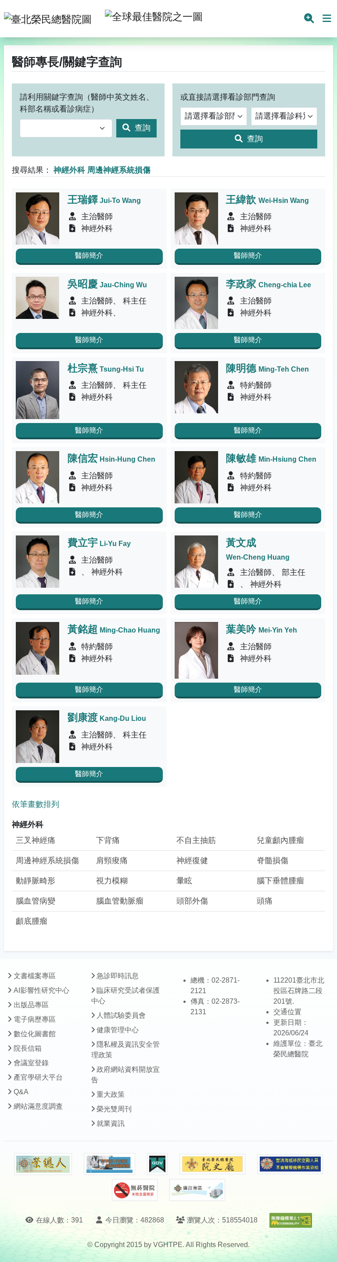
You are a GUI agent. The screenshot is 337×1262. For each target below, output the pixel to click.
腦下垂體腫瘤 (280, 880)
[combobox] (66, 128)
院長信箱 (28, 1048)
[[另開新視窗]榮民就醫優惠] (109, 1164)
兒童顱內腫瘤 (280, 840)
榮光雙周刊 (114, 1109)
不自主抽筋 (196, 840)
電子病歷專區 (35, 1019)
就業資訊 (111, 1123)
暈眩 (184, 880)
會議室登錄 (31, 1063)
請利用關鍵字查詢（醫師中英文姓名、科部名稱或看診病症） (87, 103)
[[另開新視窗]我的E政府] (157, 1164)
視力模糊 (112, 880)
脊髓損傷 (272, 860)
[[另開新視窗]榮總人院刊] (43, 1164)
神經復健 (192, 860)
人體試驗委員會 (121, 1015)
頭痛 (264, 901)
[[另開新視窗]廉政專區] (197, 1190)
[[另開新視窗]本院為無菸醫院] (135, 1190)
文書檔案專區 (35, 976)
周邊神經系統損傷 (47, 860)
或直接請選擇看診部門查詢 (227, 97)
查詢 (142, 127)
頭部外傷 (192, 901)
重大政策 (111, 1094)
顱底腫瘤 (31, 921)
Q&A (21, 1092)
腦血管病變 (35, 901)
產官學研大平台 (38, 1077)
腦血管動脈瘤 (119, 901)
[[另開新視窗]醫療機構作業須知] (290, 1164)
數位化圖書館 (35, 1034)
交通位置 (287, 1012)
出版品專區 (31, 1005)
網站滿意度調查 (38, 1106)
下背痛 (108, 840)
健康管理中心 (118, 1030)
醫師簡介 (89, 255)
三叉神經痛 (35, 840)
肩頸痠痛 (112, 860)
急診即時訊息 (118, 976)
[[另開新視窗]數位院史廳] (212, 1164)
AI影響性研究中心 (41, 990)
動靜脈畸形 (35, 880)
